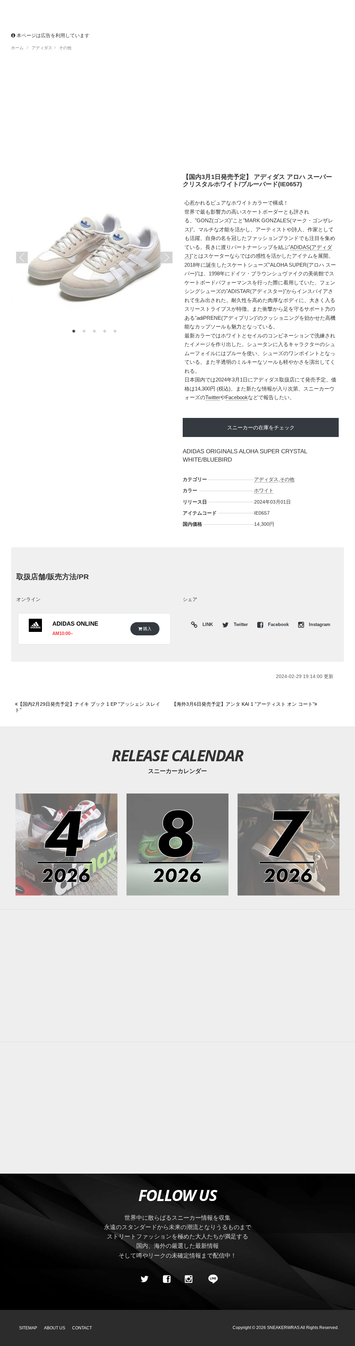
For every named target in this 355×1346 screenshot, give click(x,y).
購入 (146, 628)
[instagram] (189, 1279)
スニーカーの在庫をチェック (261, 427)
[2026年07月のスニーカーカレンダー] (288, 844)
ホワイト (264, 490)
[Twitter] (145, 1279)
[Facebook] (166, 1279)
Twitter (212, 397)
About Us (54, 1328)
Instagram (319, 624)
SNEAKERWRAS (283, 1327)
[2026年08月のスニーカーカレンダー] (177, 844)
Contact (82, 1328)
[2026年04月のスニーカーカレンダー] (67, 844)
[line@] (211, 1279)
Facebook (236, 397)
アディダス (266, 479)
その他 (287, 479)
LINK (206, 625)
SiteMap (28, 1328)
